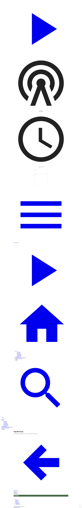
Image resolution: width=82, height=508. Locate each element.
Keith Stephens (19, 355)
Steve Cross (19, 353)
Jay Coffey (18, 352)
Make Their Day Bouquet (18, 358)
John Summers (19, 354)
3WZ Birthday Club (18, 356)
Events (16, 359)
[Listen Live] (41, 28)
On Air (16, 351)
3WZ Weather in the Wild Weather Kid (20, 357)
